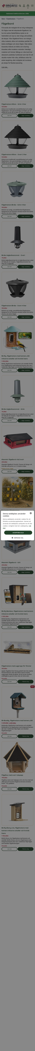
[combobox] (31, 513)
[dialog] (17, 525)
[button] (17, 537)
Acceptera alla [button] (18, 532)
